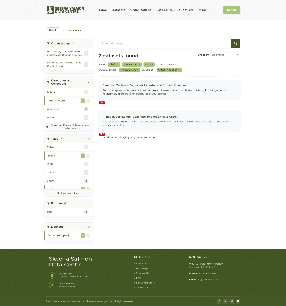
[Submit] (235, 43)
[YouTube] (238, 301)
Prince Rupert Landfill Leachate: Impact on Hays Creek (140, 116)
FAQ (138, 278)
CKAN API (142, 287)
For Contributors (145, 282)
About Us (141, 263)
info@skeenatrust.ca (208, 279)
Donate (231, 9)
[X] (225, 301)
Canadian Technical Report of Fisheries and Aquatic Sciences (145, 85)
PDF (102, 103)
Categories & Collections (175, 9)
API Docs (152, 137)
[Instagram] (231, 301)
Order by (203, 54)
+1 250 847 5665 (207, 273)
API (141, 137)
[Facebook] (219, 301)
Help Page (142, 268)
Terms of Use (143, 273)
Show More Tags (69, 193)
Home (102, 9)
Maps (203, 9)
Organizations (140, 9)
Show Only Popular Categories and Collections (70, 127)
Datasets (118, 9)
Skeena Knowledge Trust (73, 276)
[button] (68, 43)
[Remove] (118, 64)
